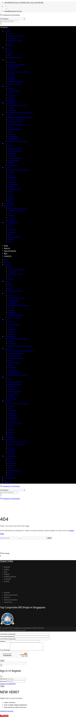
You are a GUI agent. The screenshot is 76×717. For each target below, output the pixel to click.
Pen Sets (11, 239)
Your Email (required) (7, 637)
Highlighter (11, 232)
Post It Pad (11, 218)
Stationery (11, 101)
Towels (10, 191)
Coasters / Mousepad (15, 211)
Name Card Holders (14, 158)
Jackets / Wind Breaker (16, 36)
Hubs (9, 127)
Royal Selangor (9, 203)
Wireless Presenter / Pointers (18, 141)
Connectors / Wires (14, 122)
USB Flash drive (13, 139)
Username (3, 679)
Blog (5, 253)
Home (6, 246)
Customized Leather (15, 148)
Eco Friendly (12, 230)
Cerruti (10, 225)
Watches (11, 199)
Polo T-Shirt (12, 38)
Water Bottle (12, 110)
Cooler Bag (11, 62)
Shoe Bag (11, 74)
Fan (9, 213)
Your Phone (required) (8, 639)
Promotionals (8, 206)
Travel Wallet (12, 165)
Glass (10, 55)
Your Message (5, 650)
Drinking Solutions (10, 103)
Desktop (7, 86)
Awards (6, 48)
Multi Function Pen (14, 237)
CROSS (10, 146)
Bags (5, 60)
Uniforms (11, 45)
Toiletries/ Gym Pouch (15, 81)
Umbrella (11, 196)
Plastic (10, 242)
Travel (10, 194)
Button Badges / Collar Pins (17, 208)
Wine (9, 201)
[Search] (19, 538)
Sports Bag (11, 79)
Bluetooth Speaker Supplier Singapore (21, 117)
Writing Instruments (11, 223)
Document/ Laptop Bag (16, 65)
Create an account (6, 711)
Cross (10, 227)
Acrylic (10, 50)
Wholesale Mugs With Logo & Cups (20, 112)
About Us (7, 248)
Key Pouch (11, 153)
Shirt (9, 43)
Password (3, 681)
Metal (10, 235)
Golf (9, 175)
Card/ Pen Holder (14, 91)
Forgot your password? (8, 684)
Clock (10, 93)
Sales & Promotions (10, 600)
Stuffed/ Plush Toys (14, 189)
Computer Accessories (16, 120)
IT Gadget (7, 115)
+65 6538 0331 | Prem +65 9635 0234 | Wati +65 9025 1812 (23, 3)
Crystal (10, 53)
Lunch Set (11, 179)
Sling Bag (11, 77)
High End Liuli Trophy (15, 57)
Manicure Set (12, 182)
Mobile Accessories (14, 129)
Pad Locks (11, 187)
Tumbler (11, 108)
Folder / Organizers (14, 151)
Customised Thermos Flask (17, 105)
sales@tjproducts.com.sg (13, 11)
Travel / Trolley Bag (14, 84)
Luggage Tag (12, 156)
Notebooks (11, 96)
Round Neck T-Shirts (15, 41)
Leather (6, 144)
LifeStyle (7, 168)
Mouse (10, 132)
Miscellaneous (13, 184)
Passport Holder (13, 160)
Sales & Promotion (10, 251)
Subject (3, 641)
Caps (9, 34)
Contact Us (7, 256)
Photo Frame (12, 98)
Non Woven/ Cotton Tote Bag (18, 72)
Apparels (7, 31)
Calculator (11, 89)
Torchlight (11, 220)
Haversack (11, 69)
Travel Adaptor (13, 136)
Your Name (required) (8, 634)
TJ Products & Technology (22, 628)
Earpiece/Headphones (15, 124)
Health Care (12, 177)
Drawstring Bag (13, 67)
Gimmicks (11, 172)
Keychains (11, 215)
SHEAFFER (11, 163)
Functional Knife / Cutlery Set (18, 170)
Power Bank (12, 134)
